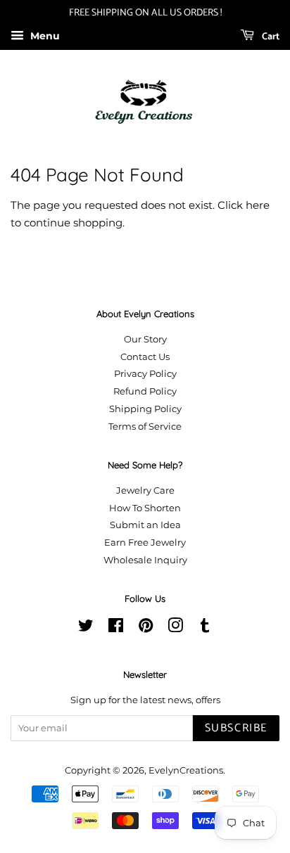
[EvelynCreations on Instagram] (175, 628)
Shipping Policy (145, 409)
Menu (43, 36)
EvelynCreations (186, 770)
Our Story (145, 339)
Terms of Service (145, 426)
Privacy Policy (145, 373)
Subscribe (236, 728)
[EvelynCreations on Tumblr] (205, 628)
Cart (269, 37)
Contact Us (145, 357)
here (258, 205)
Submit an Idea (145, 525)
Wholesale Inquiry (145, 560)
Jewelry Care (145, 490)
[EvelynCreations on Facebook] (116, 628)
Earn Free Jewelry (145, 542)
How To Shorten (145, 508)
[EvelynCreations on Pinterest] (145, 628)
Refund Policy (145, 391)
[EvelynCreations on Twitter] (86, 628)
